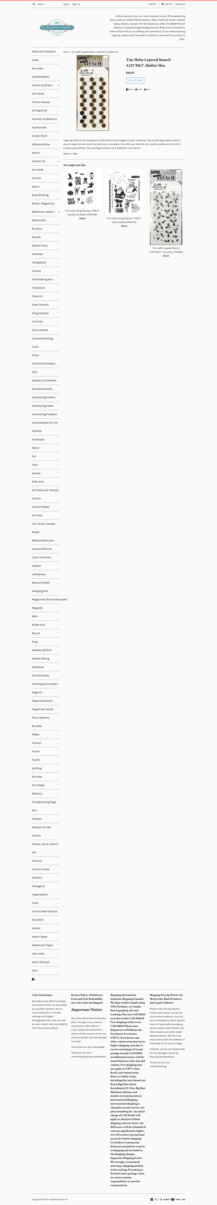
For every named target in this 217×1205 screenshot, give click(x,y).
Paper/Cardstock (42, 700)
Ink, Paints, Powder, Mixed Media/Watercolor (44, 532)
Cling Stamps (40, 313)
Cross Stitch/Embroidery (43, 359)
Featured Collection (44, 51)
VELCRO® (37, 919)
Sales (35, 60)
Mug (34, 641)
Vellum (36, 928)
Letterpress (39, 574)
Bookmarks (39, 220)
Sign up (76, 4)
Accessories (39, 127)
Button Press (40, 245)
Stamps (37, 818)
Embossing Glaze (42, 405)
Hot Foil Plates (40, 507)
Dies (34, 372)
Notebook (38, 667)
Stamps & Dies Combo (41, 831)
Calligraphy (39, 262)
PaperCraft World (42, 709)
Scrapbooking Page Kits (44, 806)
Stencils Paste (40, 869)
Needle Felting (40, 658)
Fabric (35, 448)
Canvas (36, 271)
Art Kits (36, 178)
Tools (35, 903)
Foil (34, 456)
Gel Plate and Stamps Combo (45, 494)
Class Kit (37, 296)
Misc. (35, 616)
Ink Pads (37, 515)
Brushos (37, 228)
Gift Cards (38, 93)
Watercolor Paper (42, 945)
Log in (66, 4)
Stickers (37, 877)
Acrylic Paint (39, 136)
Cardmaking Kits (42, 279)
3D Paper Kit (39, 110)
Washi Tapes (39, 936)
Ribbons (37, 793)
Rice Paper (38, 785)
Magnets (37, 608)
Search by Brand (46, 85)
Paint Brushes (40, 675)
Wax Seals (38, 953)
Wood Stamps (40, 962)
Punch (36, 751)
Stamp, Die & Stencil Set (45, 848)
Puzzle (36, 759)
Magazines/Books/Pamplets (46, 599)
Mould (36, 633)
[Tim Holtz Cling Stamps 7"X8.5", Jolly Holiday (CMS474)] (124, 192)
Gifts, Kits (38, 481)
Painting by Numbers (45, 684)
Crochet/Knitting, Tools (42, 342)
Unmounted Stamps (44, 911)
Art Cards (37, 169)
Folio (35, 464)
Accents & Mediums (44, 119)
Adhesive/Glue (41, 144)
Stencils (37, 860)
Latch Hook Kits (41, 557)
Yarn (34, 970)
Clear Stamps (40, 304)
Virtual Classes (41, 102)
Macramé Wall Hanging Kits (41, 587)
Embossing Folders (44, 397)
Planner (36, 743)
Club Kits (37, 321)
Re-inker (37, 776)
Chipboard (38, 287)
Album (36, 152)
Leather (36, 565)
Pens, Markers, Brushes (41, 722)
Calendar (37, 254)
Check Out (180, 4)
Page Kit (37, 692)
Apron (35, 186)
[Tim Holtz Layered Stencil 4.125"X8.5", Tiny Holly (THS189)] (166, 207)
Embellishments (42, 389)
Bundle (36, 237)
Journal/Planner (42, 549)
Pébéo (35, 734)
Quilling (37, 768)
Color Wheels (40, 330)
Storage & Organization (40, 890)
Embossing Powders (44, 414)
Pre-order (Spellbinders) (40, 72)
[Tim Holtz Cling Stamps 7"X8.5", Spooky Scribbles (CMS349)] (82, 188)
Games (36, 473)
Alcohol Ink (46, 161)
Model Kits (38, 624)
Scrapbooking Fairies (58, 1199)
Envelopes (38, 439)
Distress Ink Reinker (44, 380)
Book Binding (40, 195)
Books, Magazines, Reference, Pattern (46, 207)
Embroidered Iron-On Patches (45, 427)
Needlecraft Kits (42, 650)
